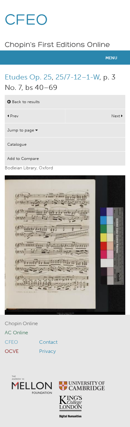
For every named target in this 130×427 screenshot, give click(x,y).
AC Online (16, 333)
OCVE (12, 351)
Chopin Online (21, 323)
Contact (48, 342)
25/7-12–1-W (77, 77)
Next (116, 116)
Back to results (25, 101)
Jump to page (21, 130)
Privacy (47, 351)
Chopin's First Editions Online (57, 45)
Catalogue (17, 144)
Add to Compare (23, 158)
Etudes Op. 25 (28, 77)
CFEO (26, 21)
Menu (111, 58)
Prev (13, 116)
